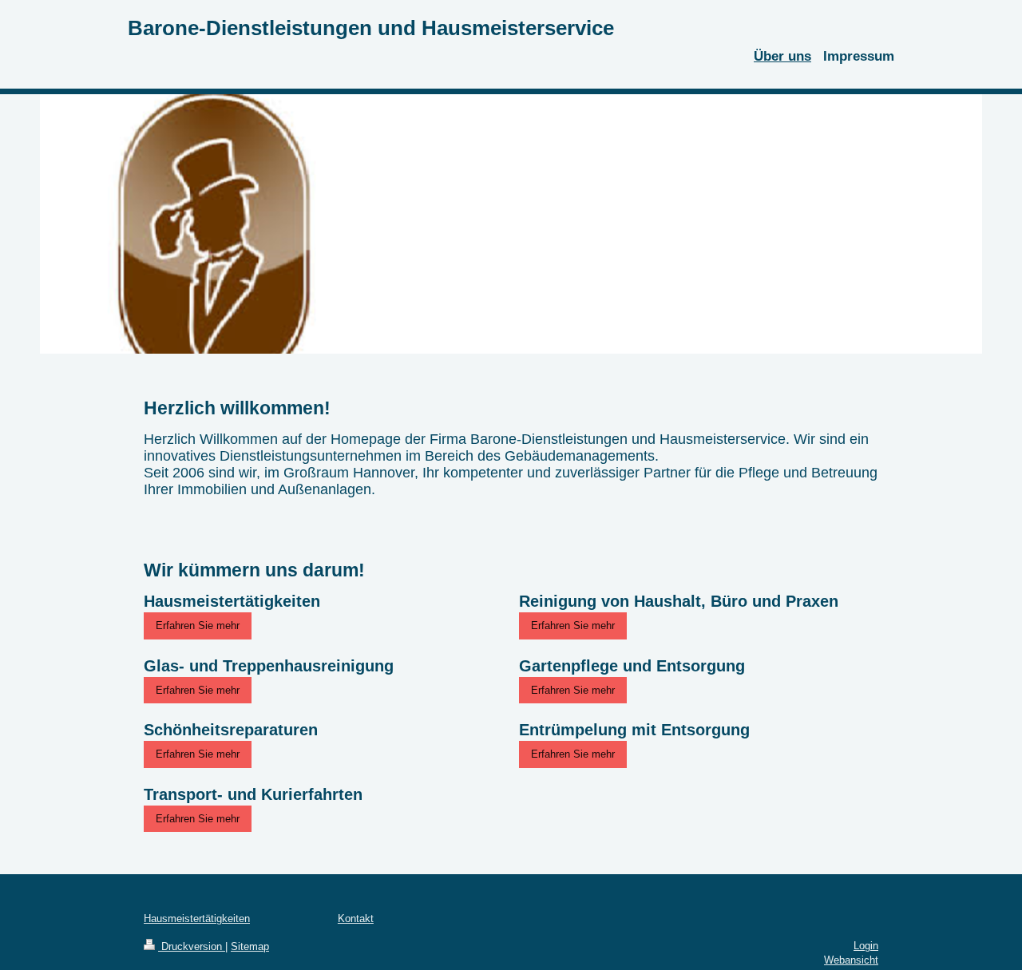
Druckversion (191, 946)
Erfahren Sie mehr (198, 625)
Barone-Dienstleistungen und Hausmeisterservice (371, 28)
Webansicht (851, 960)
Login (866, 946)
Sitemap (250, 946)
